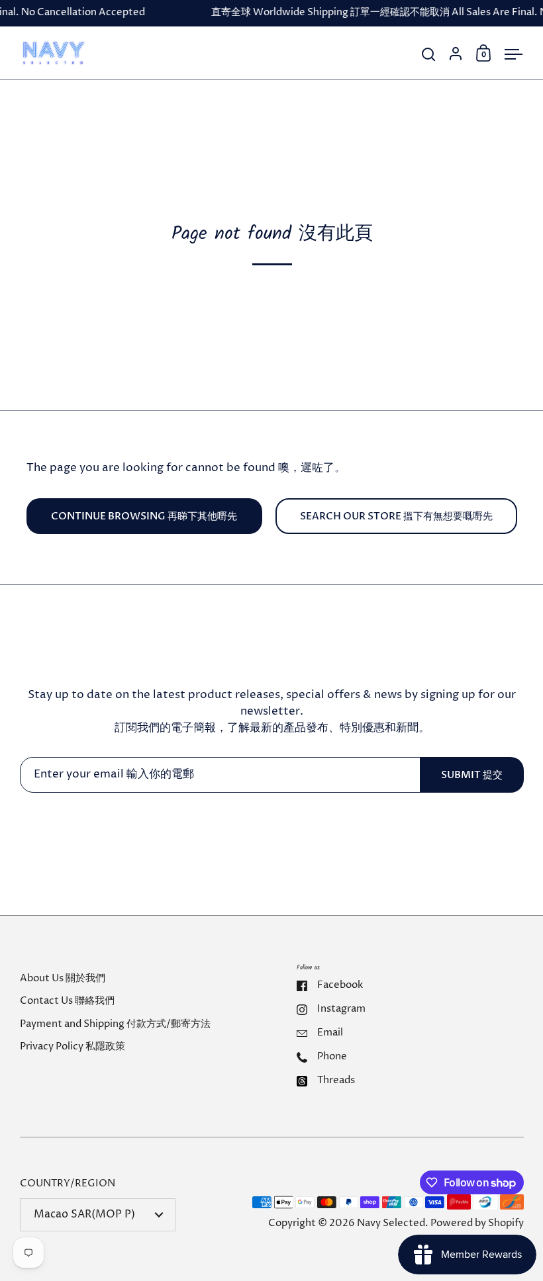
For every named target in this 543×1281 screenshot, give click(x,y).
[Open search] (429, 55)
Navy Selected (391, 1223)
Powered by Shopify (477, 1223)
